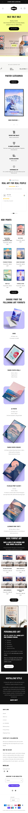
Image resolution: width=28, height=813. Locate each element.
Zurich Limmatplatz (20, 568)
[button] (2, 8)
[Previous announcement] (2, 2)
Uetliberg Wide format (7, 568)
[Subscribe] (21, 780)
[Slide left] (10, 124)
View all (14, 292)
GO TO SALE (14, 28)
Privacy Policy (6, 729)
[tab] (14, 213)
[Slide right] (17, 124)
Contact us (9, 666)
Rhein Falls (7, 283)
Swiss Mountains (13, 120)
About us (5, 716)
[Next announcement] (25, 2)
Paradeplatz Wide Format (20, 591)
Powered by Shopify (21, 810)
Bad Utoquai (20, 238)
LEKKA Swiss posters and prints (12, 810)
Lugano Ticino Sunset (20, 262)
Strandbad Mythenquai (7, 262)
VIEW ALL (14, 82)
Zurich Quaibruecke (7, 590)
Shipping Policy (6, 733)
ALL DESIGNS (6, 723)
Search (4, 713)
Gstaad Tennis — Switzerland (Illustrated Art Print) (7, 239)
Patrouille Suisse (20, 283)
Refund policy (6, 726)
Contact (5, 720)
